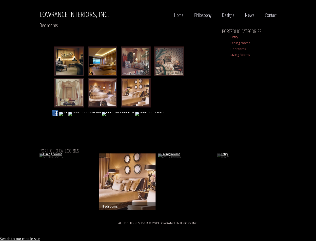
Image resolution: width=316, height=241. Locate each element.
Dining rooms (240, 43)
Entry (234, 37)
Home (178, 15)
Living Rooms (240, 54)
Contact (270, 15)
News (249, 15)
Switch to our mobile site (20, 238)
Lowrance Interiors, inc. (74, 14)
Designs (228, 15)
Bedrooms (238, 48)
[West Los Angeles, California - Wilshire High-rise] (101, 61)
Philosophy (202, 15)
